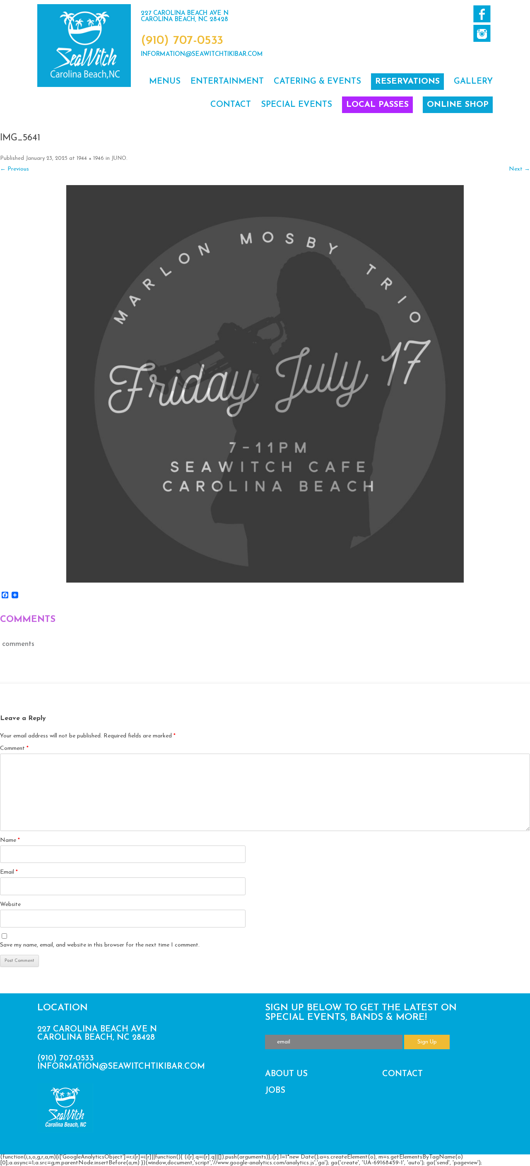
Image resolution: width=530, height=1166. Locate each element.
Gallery (473, 81)
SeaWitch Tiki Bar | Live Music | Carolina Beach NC (84, 45)
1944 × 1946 (90, 158)
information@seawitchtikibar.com (202, 54)
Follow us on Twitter (481, 33)
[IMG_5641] (265, 384)
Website (10, 904)
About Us (286, 1074)
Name (10, 840)
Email (9, 872)
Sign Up (427, 1042)
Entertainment (227, 81)
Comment (14, 748)
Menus (165, 81)
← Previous (14, 169)
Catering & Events (317, 81)
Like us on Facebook (481, 14)
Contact (230, 105)
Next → (519, 169)
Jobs (275, 1090)
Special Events (296, 105)
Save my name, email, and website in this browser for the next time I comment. (100, 945)
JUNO (118, 158)
